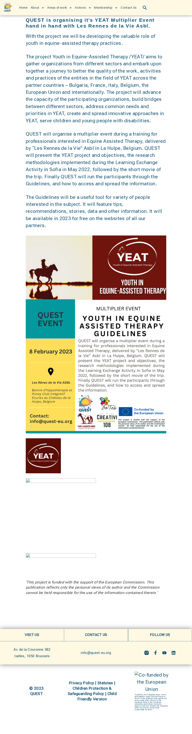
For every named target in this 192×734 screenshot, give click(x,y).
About (35, 7)
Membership (103, 7)
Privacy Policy (81, 683)
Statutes (105, 683)
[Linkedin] (173, 653)
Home (23, 7)
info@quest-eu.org (96, 653)
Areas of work (57, 7)
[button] (145, 7)
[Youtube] (164, 653)
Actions (80, 7)
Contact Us (129, 7)
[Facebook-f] (155, 653)
